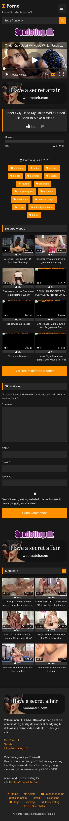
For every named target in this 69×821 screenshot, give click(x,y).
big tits (16, 175)
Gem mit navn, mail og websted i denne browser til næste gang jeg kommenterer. (31, 501)
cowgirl (25, 183)
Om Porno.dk (12, 740)
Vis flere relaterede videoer (34, 371)
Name (6, 448)
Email (6, 462)
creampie (44, 183)
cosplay (53, 175)
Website (6, 476)
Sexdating (53, 798)
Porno (12, 6)
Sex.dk (8, 744)
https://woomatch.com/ (25, 782)
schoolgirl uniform (43, 207)
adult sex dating (50, 802)
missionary (22, 199)
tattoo (35, 215)
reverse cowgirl (46, 199)
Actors (31, 793)
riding (21, 207)
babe (36, 168)
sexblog (30, 802)
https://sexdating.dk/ (15, 748)
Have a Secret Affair (34, 806)
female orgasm (25, 191)
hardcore (48, 191)
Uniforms (18, 168)
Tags (16, 802)
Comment (7, 404)
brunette (34, 175)
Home (14, 793)
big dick (53, 168)
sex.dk (37, 798)
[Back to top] (58, 811)
